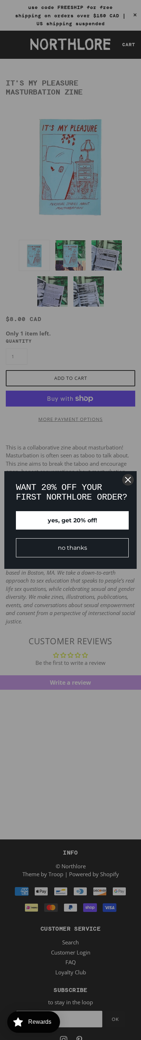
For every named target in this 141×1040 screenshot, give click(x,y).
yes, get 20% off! (72, 520)
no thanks (72, 547)
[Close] (128, 479)
